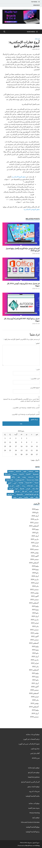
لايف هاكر (24, 491)
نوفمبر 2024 (35, 552)
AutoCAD (18, 471)
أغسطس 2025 (34, 526)
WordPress (28, 845)
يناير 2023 (35, 626)
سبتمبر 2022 (34, 640)
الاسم (38, 369)
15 (26, 446)
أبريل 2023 (35, 616)
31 (16, 454)
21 (32, 450)
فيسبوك (22, 488)
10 (16, 442)
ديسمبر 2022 (34, 630)
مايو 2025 (35, 532)
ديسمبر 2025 (34, 522)
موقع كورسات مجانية (33, 734)
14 (32, 446)
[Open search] (4, 31)
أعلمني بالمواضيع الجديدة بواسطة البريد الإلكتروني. (26, 414)
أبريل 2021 (35, 683)
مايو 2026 (35, 512)
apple (24, 471)
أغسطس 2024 (34, 563)
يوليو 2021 (35, 673)
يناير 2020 (35, 700)
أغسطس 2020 (34, 693)
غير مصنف (37, 38)
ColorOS (21, 474)
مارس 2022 (35, 660)
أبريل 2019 (35, 713)
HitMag (37, 845)
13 (37, 446)
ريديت (23, 485)
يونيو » (32, 460)
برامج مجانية (30, 485)
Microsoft (7, 474)
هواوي (32, 497)
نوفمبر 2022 (35, 633)
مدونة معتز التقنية (34, 808)
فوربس (28, 488)
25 (10, 450)
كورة (16, 488)
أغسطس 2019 (34, 707)
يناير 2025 (35, 546)
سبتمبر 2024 (34, 559)
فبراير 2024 (35, 583)
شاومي (18, 485)
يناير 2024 (35, 586)
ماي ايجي (17, 491)
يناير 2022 (35, 666)
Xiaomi (36, 483)
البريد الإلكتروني (35, 378)
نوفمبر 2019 (35, 703)
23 (21, 450)
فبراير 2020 (35, 696)
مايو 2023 (35, 613)
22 (26, 450)
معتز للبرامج (11, 494)
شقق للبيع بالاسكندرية (19, 177)
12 (5, 442)
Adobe (37, 471)
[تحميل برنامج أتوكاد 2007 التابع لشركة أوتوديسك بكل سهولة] (21, 305)
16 (21, 446)
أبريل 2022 (35, 656)
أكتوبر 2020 (35, 686)
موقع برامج (36, 817)
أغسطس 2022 (34, 643)
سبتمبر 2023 (34, 599)
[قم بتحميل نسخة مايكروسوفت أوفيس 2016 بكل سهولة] (21, 270)
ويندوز (20, 497)
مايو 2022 (35, 653)
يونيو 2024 (35, 569)
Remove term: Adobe (33, 480)
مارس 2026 (35, 519)
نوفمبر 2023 (35, 593)
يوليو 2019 (35, 710)
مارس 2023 (35, 619)
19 (5, 446)
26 (5, 450)
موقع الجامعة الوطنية (33, 827)
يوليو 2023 (35, 606)
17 (16, 446)
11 (10, 442)
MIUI (37, 477)
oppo (18, 477)
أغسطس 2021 (34, 670)
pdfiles (13, 477)
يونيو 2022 (35, 650)
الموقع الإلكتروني (35, 387)
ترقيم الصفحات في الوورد (31, 739)
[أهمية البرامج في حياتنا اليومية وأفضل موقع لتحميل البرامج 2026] (21, 235)
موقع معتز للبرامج (34, 772)
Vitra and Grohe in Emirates (30, 822)
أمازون (9, 483)
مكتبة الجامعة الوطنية (33, 796)
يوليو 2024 (35, 566)
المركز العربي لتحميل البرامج (30, 782)
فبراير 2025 (35, 542)
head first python (34, 777)
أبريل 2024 (35, 576)
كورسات (11, 488)
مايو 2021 (35, 680)
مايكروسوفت (19, 494)
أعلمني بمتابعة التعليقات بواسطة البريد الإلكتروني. (26, 407)
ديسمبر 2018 (34, 717)
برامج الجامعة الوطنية (33, 832)
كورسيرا (36, 491)
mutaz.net (31, 477)
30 (21, 454)
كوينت (30, 491)
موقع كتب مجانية (34, 803)
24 (16, 450)
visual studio (9, 480)
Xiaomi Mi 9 (28, 483)
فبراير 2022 (35, 663)
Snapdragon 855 (20, 480)
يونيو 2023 (35, 609)
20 (37, 450)
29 (26, 454)
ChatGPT (28, 474)
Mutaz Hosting (34, 813)
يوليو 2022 (35, 646)
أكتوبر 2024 (35, 556)
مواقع (37, 497)
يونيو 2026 (35, 509)
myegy (24, 477)
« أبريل (37, 460)
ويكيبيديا (26, 497)
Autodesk (11, 471)
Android (30, 471)
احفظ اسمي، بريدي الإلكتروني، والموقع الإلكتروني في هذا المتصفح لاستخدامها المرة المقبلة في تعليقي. (21, 400)
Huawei (15, 474)
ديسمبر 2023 (34, 589)
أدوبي (14, 483)
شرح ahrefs (36, 758)
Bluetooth (36, 474)
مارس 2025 (35, 539)
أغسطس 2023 (34, 603)
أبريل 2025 (35, 536)
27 (37, 454)
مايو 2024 (35, 573)
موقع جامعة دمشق (33, 786)
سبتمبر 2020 (34, 690)
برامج (37, 485)
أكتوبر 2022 (35, 636)
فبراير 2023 (35, 623)
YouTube (20, 483)
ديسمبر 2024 (34, 549)
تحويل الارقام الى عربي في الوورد (29, 744)
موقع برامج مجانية (34, 768)
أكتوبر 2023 (35, 596)
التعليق (37, 343)
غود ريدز (11, 485)
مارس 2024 (35, 579)
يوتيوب (15, 497)
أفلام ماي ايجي (35, 753)
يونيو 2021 (35, 676)
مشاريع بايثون (35, 748)
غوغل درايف (35, 488)
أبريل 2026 (35, 516)
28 (32, 454)
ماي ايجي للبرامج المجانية (32, 494)
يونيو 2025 (35, 529)
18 (10, 446)
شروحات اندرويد (34, 791)
